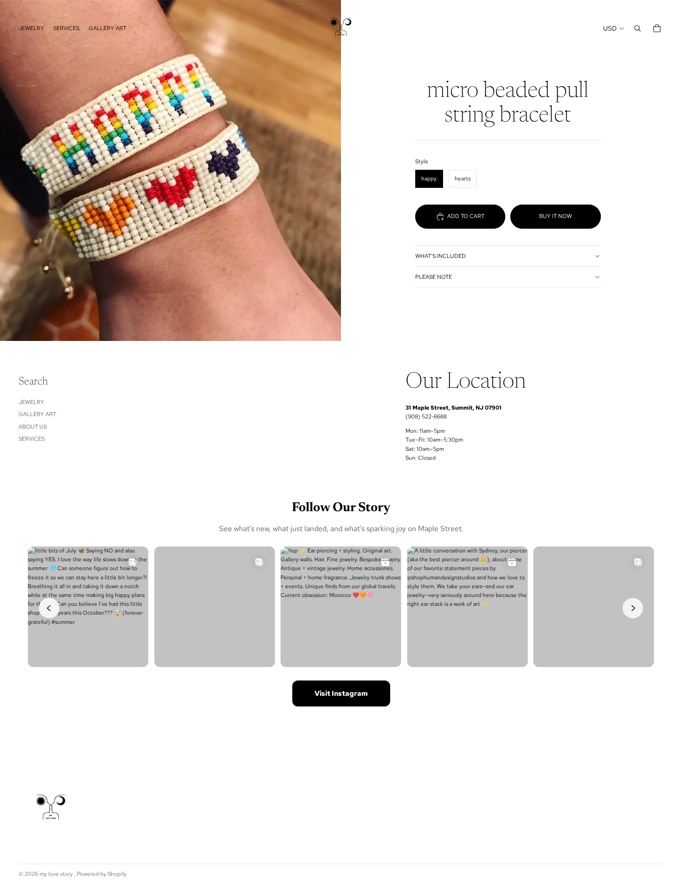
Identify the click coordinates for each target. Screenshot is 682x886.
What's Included (440, 256)
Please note (433, 277)
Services (32, 439)
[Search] (637, 28)
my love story (56, 874)
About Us (33, 426)
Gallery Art (37, 414)
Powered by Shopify (102, 874)
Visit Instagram (341, 693)
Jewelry (31, 402)
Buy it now (555, 216)
